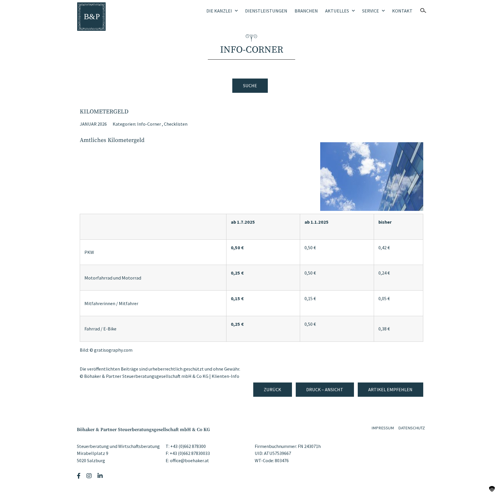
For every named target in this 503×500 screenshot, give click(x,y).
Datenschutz (411, 427)
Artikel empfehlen (390, 389)
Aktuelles (337, 11)
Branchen (306, 11)
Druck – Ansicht (324, 389)
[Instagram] (89, 476)
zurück (272, 389)
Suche (250, 85)
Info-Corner (149, 124)
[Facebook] (79, 476)
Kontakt (402, 11)
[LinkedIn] (101, 476)
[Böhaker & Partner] (91, 16)
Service (370, 11)
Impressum (382, 427)
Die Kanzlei (219, 11)
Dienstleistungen (266, 11)
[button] (492, 489)
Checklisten (175, 124)
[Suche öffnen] (423, 10)
